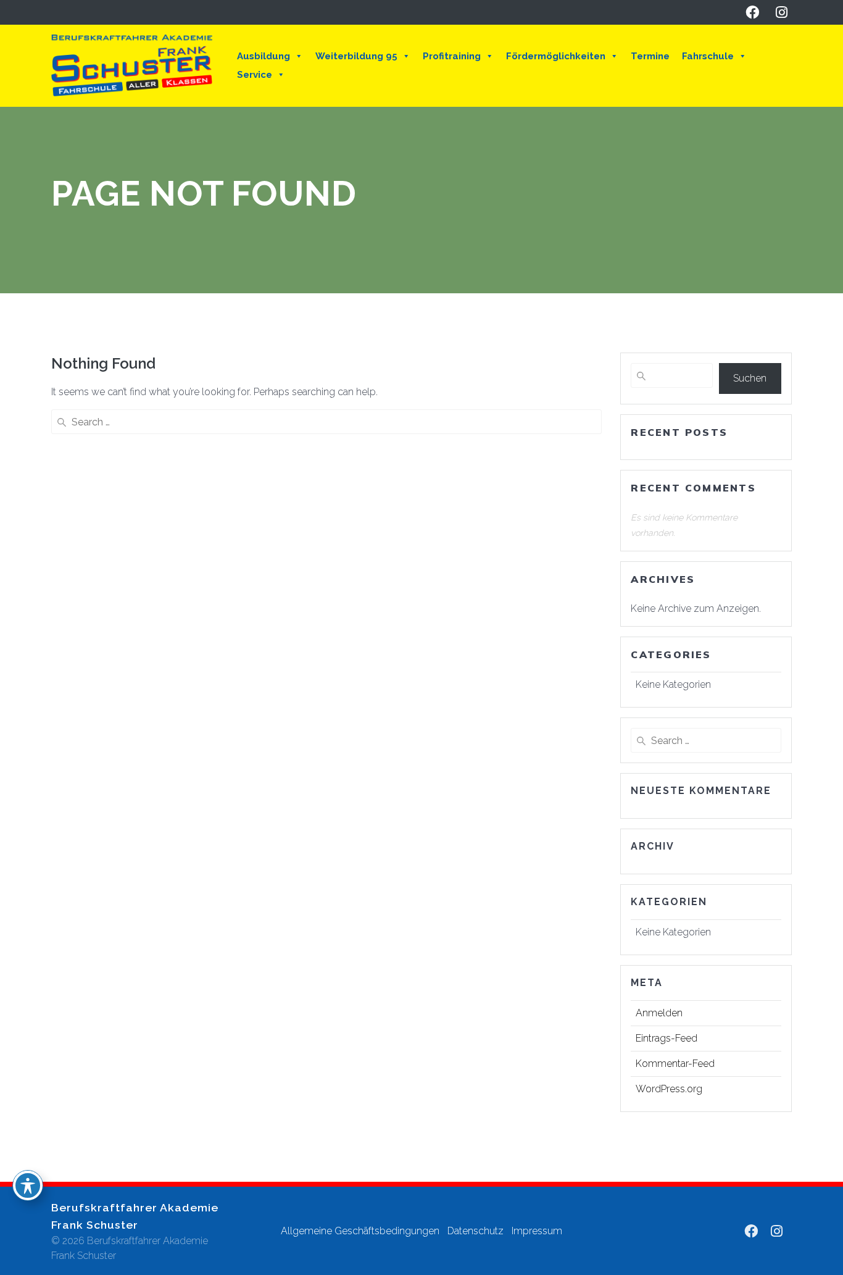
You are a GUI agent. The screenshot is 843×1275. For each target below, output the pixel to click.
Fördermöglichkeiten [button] (555, 56)
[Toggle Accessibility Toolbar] (28, 1185)
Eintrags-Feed (666, 1038)
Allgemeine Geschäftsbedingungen (360, 1231)
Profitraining (452, 56)
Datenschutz (475, 1231)
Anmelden (659, 1013)
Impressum (537, 1231)
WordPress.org (669, 1089)
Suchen (749, 378)
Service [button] (254, 74)
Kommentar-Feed (675, 1063)
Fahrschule (708, 56)
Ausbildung (263, 56)
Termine (650, 56)
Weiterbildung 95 (356, 56)
